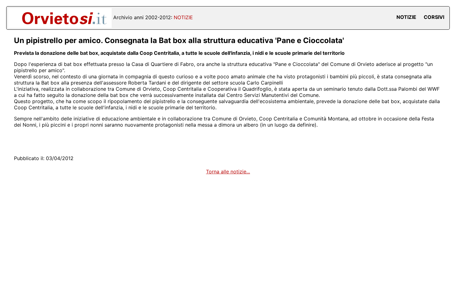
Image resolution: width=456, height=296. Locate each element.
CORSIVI (434, 17)
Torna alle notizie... (228, 171)
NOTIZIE (406, 17)
